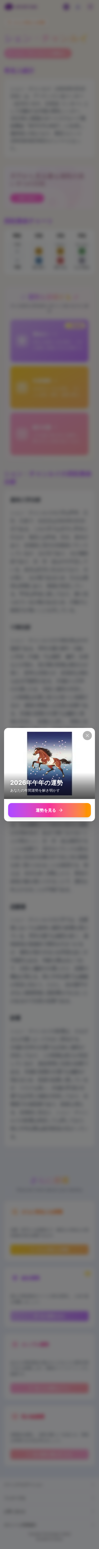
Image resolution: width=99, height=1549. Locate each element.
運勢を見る (46, 810)
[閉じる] (87, 735)
